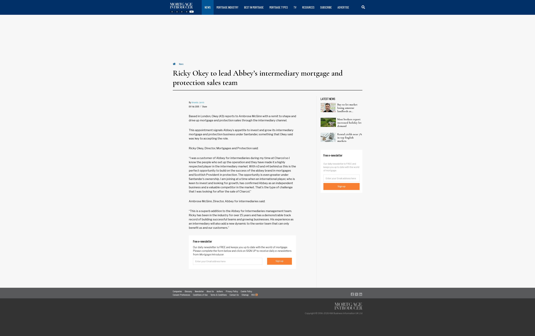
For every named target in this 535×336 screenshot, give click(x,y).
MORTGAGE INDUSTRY (227, 7)
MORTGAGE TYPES (278, 7)
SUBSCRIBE (326, 7)
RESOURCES (308, 7)
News (181, 63)
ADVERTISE (343, 7)
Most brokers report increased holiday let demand (349, 123)
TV (295, 7)
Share (204, 106)
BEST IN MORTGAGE (254, 7)
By (196, 102)
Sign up (279, 261)
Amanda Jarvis (198, 102)
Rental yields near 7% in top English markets (349, 138)
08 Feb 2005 (194, 106)
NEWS (208, 7)
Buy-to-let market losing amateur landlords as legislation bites (347, 108)
